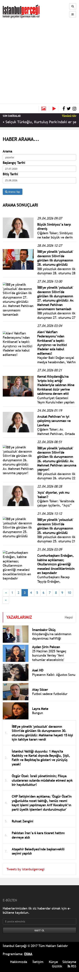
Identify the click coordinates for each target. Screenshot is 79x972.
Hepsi (69, 617)
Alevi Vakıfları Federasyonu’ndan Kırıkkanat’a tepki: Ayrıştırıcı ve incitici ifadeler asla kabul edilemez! (52, 343)
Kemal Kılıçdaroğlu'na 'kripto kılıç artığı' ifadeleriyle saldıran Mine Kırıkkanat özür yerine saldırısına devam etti (55, 385)
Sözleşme (69, 962)
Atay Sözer (40, 689)
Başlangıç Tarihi (14, 162)
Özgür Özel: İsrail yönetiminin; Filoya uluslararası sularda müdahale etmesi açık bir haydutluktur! (42, 780)
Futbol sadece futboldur (49, 694)
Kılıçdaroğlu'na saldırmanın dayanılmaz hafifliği (51, 636)
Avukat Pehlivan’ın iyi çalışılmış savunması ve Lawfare (54, 420)
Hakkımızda (18, 962)
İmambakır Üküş (43, 630)
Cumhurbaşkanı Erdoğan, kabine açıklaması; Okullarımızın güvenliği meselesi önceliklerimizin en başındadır (56, 564)
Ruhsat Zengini (22, 821)
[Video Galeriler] (56, 108)
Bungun (37, 713)
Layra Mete (40, 709)
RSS (73, 966)
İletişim (38, 962)
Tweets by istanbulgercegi (25, 869)
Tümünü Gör (69, 115)
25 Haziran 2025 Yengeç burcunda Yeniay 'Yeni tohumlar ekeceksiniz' (49, 655)
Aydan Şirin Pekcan (46, 647)
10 (69, 593)
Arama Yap (14, 191)
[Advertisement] (39, 59)
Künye (53, 962)
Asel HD (37, 670)
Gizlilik (57, 966)
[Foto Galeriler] (43, 108)
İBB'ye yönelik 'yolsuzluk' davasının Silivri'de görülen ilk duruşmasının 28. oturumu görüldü (55, 258)
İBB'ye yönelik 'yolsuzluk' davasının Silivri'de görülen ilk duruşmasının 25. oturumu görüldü (55, 526)
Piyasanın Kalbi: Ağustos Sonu (53, 675)
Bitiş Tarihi (10, 174)
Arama (7, 151)
